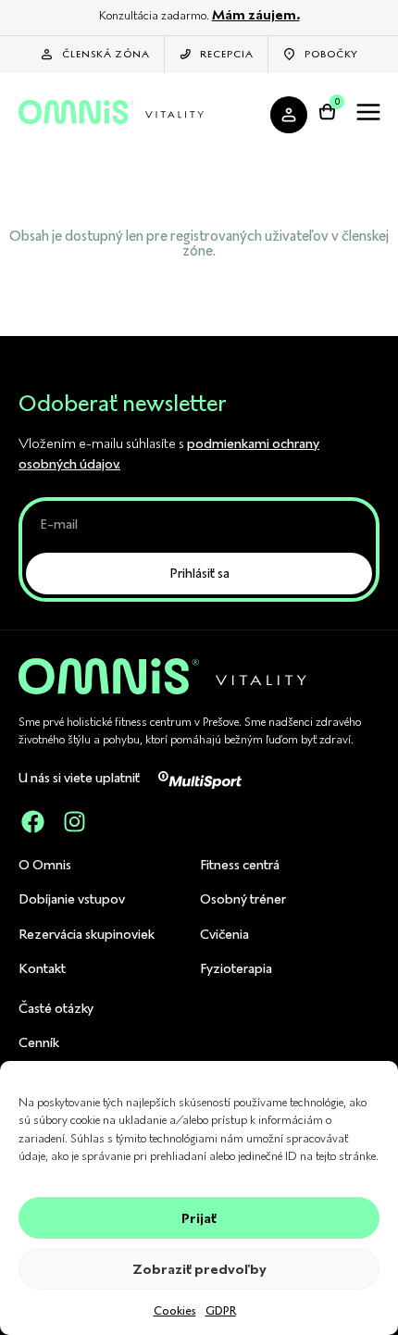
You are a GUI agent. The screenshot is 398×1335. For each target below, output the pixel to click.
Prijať (199, 1218)
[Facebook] (32, 822)
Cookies (175, 1310)
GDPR (220, 1310)
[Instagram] (74, 822)
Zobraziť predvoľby (199, 1269)
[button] (368, 115)
